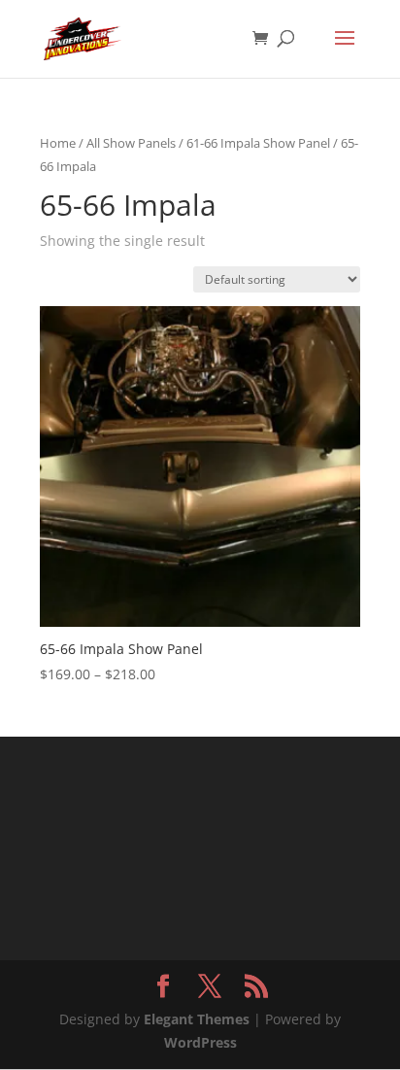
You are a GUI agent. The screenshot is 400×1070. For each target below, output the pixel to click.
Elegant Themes (197, 1019)
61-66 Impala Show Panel (258, 143)
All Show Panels (131, 143)
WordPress (200, 1042)
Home (58, 143)
